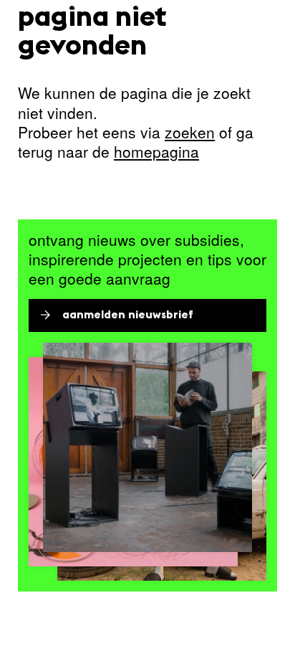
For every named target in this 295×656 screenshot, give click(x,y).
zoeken (190, 132)
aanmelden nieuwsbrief (127, 315)
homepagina (156, 151)
